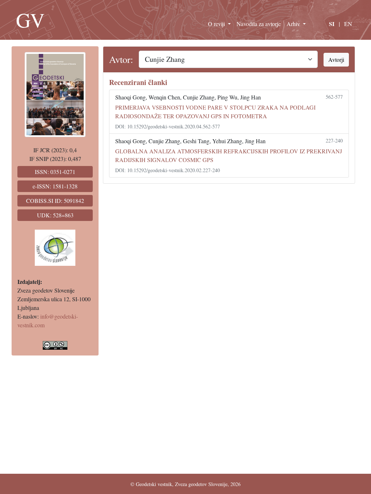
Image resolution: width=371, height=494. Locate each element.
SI (331, 24)
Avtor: (121, 59)
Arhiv (294, 23)
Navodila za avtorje (259, 23)
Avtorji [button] (336, 59)
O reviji (217, 23)
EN (348, 23)
